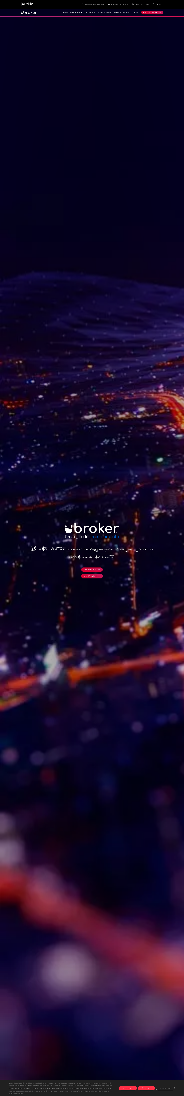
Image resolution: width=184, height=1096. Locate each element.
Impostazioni (165, 1088)
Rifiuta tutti (146, 1088)
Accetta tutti (128, 1088)
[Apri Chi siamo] (95, 12)
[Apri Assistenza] (81, 12)
